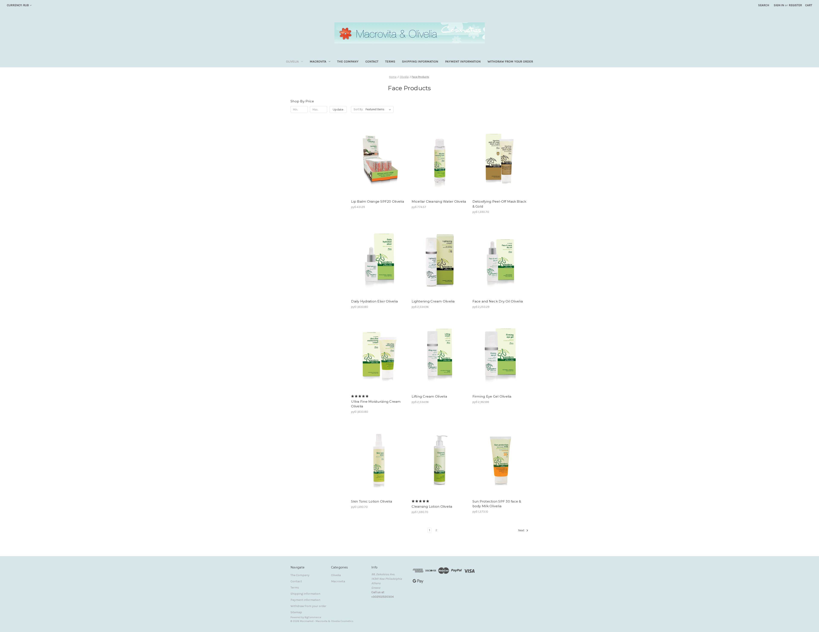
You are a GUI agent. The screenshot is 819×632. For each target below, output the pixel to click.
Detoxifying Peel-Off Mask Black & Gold (499, 203)
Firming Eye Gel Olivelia (491, 396)
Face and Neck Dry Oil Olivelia (497, 301)
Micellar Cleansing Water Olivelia (439, 201)
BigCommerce (313, 617)
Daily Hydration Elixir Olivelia (374, 301)
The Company (348, 61)
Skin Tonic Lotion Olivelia (371, 501)
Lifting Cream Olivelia (429, 396)
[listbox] (379, 109)
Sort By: (358, 109)
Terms (390, 61)
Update (338, 109)
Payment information (463, 61)
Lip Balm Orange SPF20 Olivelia (377, 201)
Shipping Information (420, 61)
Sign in (779, 5)
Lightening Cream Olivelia (433, 301)
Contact (371, 61)
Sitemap (296, 612)
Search (763, 5)
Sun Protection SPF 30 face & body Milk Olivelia (496, 503)
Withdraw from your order (510, 61)
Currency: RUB (18, 5)
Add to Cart (379, 160)
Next (521, 530)
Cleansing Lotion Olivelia (432, 506)
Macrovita (318, 61)
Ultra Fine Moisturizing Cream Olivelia (376, 404)
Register (795, 5)
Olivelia (292, 61)
